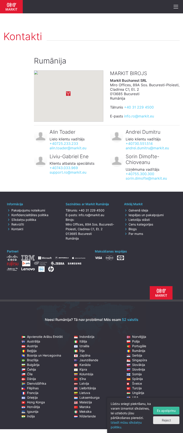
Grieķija (32, 397)
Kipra (83, 369)
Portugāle (139, 346)
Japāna (84, 355)
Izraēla (84, 346)
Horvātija (33, 407)
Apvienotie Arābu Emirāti (45, 337)
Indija (31, 416)
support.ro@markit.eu (68, 172)
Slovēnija (138, 369)
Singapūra (139, 360)
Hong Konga (36, 402)
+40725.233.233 (64, 143)
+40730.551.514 (139, 143)
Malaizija (85, 402)
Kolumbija (86, 374)
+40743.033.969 (64, 168)
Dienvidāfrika (36, 383)
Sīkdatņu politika (23, 220)
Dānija (31, 379)
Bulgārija (33, 365)
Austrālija (33, 341)
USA (135, 397)
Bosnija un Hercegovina (44, 355)
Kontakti (17, 229)
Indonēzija (86, 337)
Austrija (32, 346)
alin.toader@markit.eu (68, 148)
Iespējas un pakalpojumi (146, 215)
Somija (137, 374)
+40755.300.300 (140, 174)
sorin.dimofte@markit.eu (146, 178)
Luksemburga (89, 397)
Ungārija (138, 393)
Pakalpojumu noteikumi (28, 210)
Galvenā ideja (138, 210)
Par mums (136, 234)
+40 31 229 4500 (139, 107)
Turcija (137, 388)
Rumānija (138, 351)
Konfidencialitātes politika (29, 215)
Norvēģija (139, 337)
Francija (32, 393)
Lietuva (84, 393)
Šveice (137, 383)
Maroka (84, 407)
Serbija (137, 355)
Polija (136, 341)
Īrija (82, 351)
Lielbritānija (87, 388)
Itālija (83, 341)
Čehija (31, 369)
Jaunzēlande (88, 360)
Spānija (137, 379)
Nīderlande (87, 416)
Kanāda (85, 365)
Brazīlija (32, 360)
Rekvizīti (17, 224)
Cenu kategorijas (141, 224)
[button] (68, 94)
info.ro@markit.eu (139, 116)
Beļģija (32, 351)
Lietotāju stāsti (139, 220)
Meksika (85, 411)
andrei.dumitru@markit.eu (147, 148)
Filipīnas (33, 388)
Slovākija (138, 365)
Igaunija (32, 411)
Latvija (84, 383)
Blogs (133, 229)
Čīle (30, 374)
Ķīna (82, 379)
